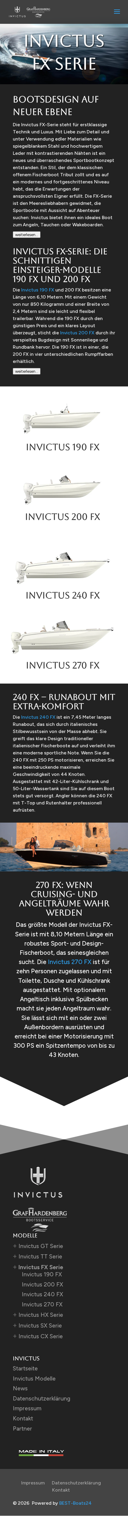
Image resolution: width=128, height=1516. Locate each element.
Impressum (27, 1408)
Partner (22, 1428)
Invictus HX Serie (40, 1314)
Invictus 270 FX (69, 962)
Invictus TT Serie (40, 1256)
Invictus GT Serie (40, 1246)
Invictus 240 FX (38, 717)
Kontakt (23, 1418)
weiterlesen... (26, 234)
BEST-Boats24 (75, 1503)
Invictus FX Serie (40, 1267)
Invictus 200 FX (77, 333)
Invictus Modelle (34, 1378)
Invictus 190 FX (37, 290)
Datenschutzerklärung (41, 1398)
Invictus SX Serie (40, 1325)
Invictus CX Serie (40, 1336)
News (20, 1388)
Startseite (25, 1368)
